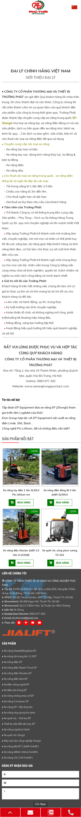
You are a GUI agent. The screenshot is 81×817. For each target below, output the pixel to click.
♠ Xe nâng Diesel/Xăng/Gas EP (19, 650)
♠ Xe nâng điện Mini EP (15, 678)
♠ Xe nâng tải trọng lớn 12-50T (19, 656)
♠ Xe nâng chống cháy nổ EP (18, 695)
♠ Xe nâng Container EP (15, 701)
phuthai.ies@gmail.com (25, 617)
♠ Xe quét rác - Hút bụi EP (16, 718)
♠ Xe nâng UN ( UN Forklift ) (17, 757)
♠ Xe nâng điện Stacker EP (16, 673)
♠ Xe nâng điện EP (12, 661)
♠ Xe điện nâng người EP (15, 684)
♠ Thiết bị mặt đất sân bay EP (18, 723)
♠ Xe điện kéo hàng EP (14, 690)
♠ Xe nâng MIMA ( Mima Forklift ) (20, 751)
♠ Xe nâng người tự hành (16, 729)
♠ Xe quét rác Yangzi (13, 735)
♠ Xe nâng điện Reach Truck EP (19, 667)
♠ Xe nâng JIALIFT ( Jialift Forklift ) (20, 746)
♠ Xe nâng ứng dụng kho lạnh (18, 712)
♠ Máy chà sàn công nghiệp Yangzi (21, 740)
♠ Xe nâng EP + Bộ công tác (17, 706)
